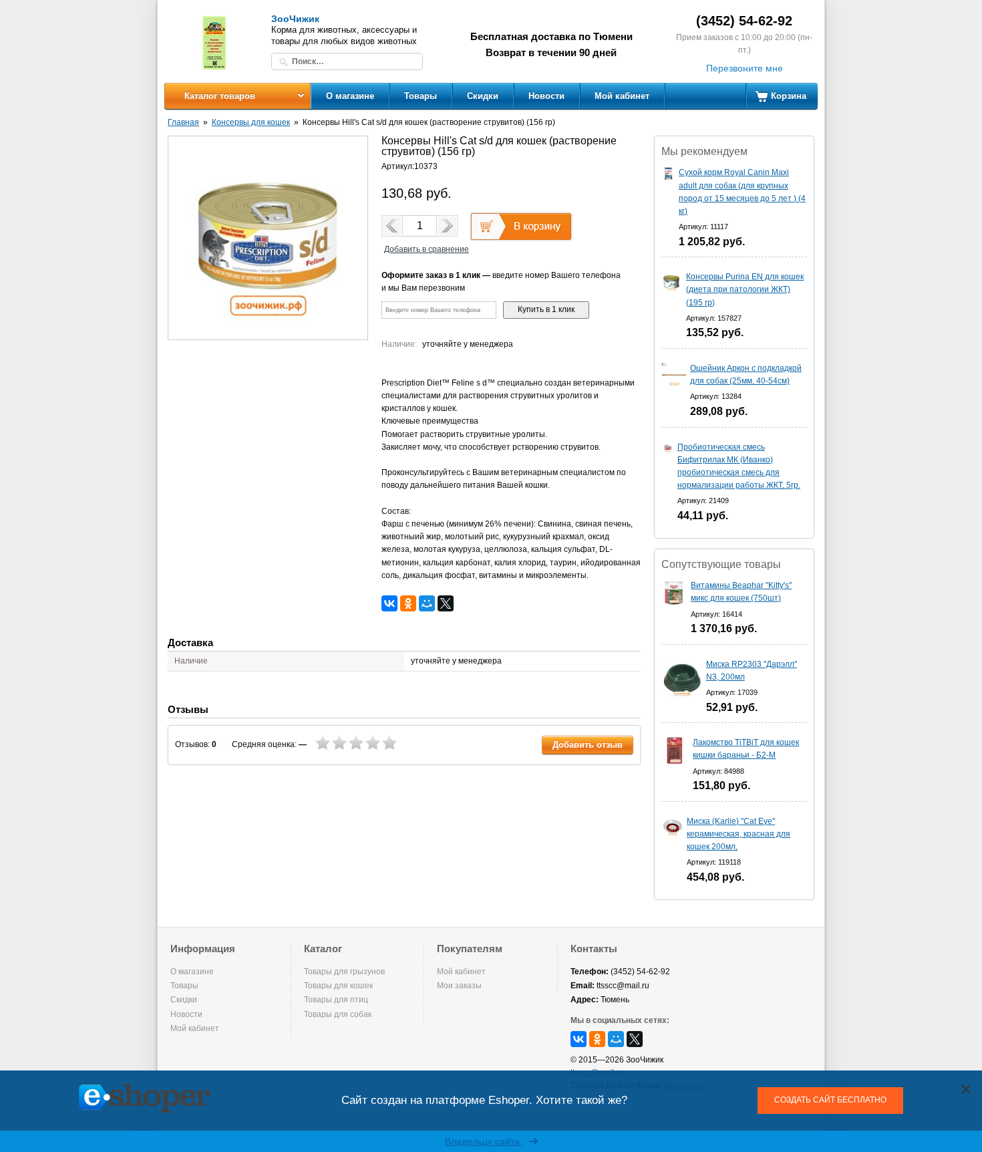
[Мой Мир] (427, 603)
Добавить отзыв (587, 745)
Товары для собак (337, 1014)
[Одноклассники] (408, 603)
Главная (183, 122)
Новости (546, 96)
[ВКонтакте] (389, 603)
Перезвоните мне (744, 68)
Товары (420, 96)
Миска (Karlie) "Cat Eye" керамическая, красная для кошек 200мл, (738, 834)
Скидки (482, 96)
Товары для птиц (336, 999)
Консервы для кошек (251, 122)
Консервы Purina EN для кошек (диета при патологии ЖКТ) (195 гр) (745, 289)
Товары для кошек (338, 985)
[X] (446, 603)
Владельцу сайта (483, 1141)
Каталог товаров (219, 96)
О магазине (350, 96)
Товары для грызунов (344, 971)
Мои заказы (459, 985)
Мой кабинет (622, 96)
